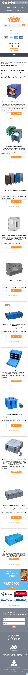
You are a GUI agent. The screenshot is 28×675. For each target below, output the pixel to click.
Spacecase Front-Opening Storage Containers (14, 370)
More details (14, 558)
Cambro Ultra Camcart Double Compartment (14, 190)
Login (16, 33)
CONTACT (20, 7)
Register (12, 33)
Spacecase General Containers (14, 414)
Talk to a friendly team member (11, 579)
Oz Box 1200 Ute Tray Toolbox (14, 280)
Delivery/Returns (19, 10)
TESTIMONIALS (8, 10)
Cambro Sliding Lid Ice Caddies (14, 146)
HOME (8, 7)
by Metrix (20, 671)
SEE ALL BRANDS (14, 605)
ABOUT (14, 7)
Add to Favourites (14, 118)
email (16, 655)
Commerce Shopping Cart (27, 674)
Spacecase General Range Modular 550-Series (14, 459)
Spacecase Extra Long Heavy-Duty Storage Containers (14, 325)
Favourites (14, 50)
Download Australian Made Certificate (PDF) (14, 667)
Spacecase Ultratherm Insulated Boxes (14, 551)
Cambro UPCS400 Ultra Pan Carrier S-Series (14, 235)
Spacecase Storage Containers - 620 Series (14, 505)
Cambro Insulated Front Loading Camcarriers (14, 102)
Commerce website (13, 671)
